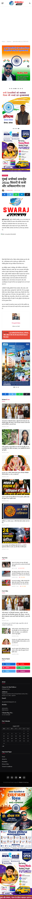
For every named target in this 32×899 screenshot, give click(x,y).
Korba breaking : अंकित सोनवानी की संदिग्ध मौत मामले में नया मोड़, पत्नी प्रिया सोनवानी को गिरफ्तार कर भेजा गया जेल (20, 582)
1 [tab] (9, 88)
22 (24, 738)
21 (19, 738)
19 (11, 738)
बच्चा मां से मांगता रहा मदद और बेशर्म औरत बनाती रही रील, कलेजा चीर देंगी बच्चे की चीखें (21, 564)
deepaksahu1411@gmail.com (9, 701)
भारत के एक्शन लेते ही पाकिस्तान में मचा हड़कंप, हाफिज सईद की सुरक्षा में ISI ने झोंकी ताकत (20, 650)
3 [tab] (13, 88)
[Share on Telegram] (21, 194)
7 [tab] (20, 88)
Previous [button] (4, 66)
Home (3, 756)
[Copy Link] (27, 194)
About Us (4, 759)
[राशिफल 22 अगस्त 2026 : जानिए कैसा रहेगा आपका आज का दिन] (16, 511)
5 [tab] (16, 88)
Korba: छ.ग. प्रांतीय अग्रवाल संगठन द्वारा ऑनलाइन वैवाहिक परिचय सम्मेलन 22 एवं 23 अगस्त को (20, 641)
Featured (5, 175)
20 (16, 738)
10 (4, 736)
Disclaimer (4, 761)
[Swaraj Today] (16, 3)
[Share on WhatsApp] (16, 194)
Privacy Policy (5, 764)
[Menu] (3, 3)
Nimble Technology (23, 782)
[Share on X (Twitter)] (10, 194)
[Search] (29, 3)
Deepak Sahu (10, 190)
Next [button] (28, 66)
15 (23, 736)
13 (15, 736)
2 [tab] (11, 88)
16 (28, 736)
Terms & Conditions (7, 766)
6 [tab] (18, 88)
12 (11, 736)
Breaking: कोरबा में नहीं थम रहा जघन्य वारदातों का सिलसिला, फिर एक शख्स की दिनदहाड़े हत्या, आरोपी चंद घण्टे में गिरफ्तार (21, 573)
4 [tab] (15, 88)
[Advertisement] (16, 24)
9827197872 (5, 708)
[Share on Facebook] (4, 194)
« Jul (3, 746)
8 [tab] (22, 88)
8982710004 (5, 710)
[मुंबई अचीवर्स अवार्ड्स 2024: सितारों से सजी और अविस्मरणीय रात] (16, 207)
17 (3, 738)
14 (19, 736)
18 (7, 738)
